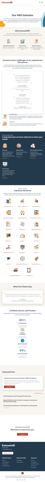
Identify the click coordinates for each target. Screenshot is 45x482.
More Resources (38, 393)
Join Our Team (33, 465)
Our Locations (33, 467)
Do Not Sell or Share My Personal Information (19, 477)
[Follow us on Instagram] (22, 480)
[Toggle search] (40, 2)
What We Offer (21, 458)
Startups (3, 460)
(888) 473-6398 (5, 447)
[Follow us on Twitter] (20, 480)
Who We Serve (6, 458)
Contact (22, 434)
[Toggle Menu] (41, 2)
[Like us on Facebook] (24, 480)
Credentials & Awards (35, 463)
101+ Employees (5, 463)
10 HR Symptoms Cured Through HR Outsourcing (17, 396)
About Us (34, 458)
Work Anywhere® (20, 462)
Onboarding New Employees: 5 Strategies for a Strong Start (20, 405)
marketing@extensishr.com (7, 449)
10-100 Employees (5, 462)
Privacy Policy (7, 477)
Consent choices (32, 477)
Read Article (9, 386)
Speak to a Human (8, 453)
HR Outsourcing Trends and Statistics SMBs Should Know (20, 378)
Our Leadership (34, 462)
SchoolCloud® (19, 460)
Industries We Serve (5, 465)
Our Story (32, 460)
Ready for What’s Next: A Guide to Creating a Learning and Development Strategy (20, 400)
